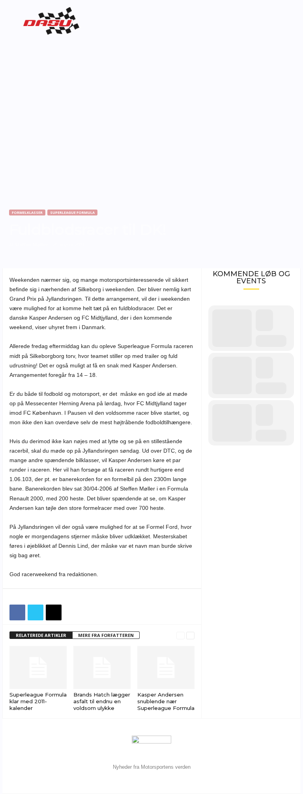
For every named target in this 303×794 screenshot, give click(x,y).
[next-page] (190, 635)
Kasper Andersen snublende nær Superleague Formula (166, 701)
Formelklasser (27, 212)
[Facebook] (17, 612)
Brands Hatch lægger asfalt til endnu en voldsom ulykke (101, 701)
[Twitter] (35, 612)
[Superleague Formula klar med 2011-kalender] (38, 667)
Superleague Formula (72, 212)
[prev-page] (180, 635)
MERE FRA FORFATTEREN (106, 635)
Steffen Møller (31, 244)
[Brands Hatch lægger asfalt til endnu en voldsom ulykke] (102, 667)
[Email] (54, 612)
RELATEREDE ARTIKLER (41, 635)
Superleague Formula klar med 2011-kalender (38, 701)
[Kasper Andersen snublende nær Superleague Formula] (166, 667)
